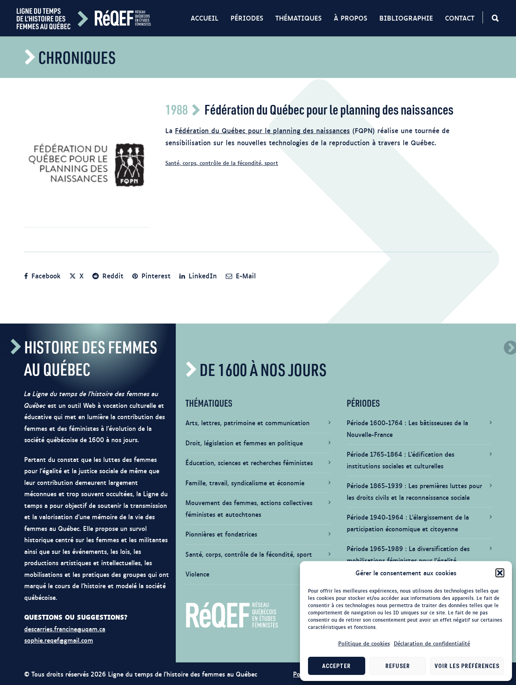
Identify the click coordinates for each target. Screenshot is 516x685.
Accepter (336, 666)
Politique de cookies (364, 643)
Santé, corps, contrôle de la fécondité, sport (221, 162)
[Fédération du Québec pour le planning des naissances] (86, 165)
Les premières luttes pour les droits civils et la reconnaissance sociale (414, 491)
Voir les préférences (467, 666)
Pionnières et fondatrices (221, 534)
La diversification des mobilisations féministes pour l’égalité (408, 554)
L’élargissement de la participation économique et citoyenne (408, 523)
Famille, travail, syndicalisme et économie (244, 483)
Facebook (44, 275)
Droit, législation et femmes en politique (244, 443)
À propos (350, 18)
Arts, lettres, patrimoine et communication (247, 423)
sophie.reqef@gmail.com (58, 640)
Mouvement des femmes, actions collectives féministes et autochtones (248, 508)
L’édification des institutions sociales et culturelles (400, 460)
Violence (197, 574)
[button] (500, 573)
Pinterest (155, 275)
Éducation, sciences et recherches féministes (249, 462)
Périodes (247, 18)
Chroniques (77, 57)
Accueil (204, 18)
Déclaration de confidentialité (432, 643)
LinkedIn (201, 275)
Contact (459, 18)
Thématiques (298, 18)
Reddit (111, 275)
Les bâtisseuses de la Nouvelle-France (407, 428)
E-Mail (244, 275)
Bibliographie (406, 18)
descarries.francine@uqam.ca (64, 629)
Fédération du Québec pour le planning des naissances (262, 130)
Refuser (397, 666)
